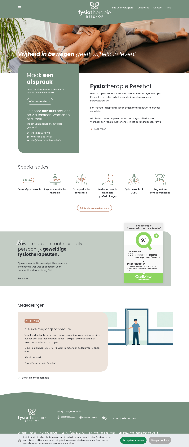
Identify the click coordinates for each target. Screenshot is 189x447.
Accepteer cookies (133, 440)
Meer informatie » (66, 443)
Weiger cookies (160, 440)
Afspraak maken (39, 101)
